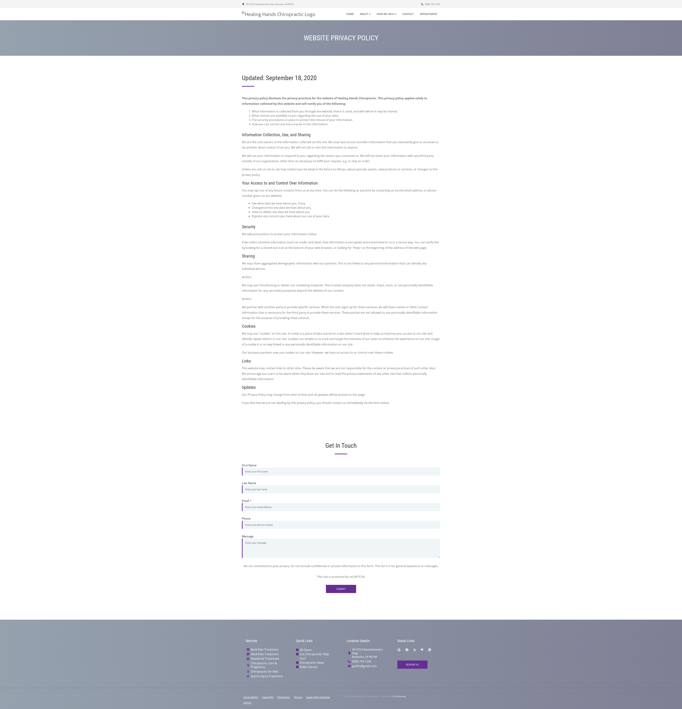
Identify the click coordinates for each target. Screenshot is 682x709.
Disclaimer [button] (283, 697)
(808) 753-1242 (432, 4)
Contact (408, 14)
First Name (249, 465)
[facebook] (407, 650)
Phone (246, 519)
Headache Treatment (265, 659)
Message (248, 536)
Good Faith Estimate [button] (318, 697)
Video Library (308, 667)
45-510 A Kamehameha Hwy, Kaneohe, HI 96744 (269, 4)
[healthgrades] (422, 650)
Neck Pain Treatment (265, 654)
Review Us (412, 664)
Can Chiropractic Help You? (314, 656)
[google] (399, 650)
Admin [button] (247, 702)
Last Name (249, 483)
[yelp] (414, 650)
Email (246, 501)
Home (350, 14)
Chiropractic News (312, 663)
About (364, 14)
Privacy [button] (298, 697)
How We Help (385, 14)
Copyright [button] (268, 697)
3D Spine (306, 650)
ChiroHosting (399, 696)
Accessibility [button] (250, 697)
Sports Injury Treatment (267, 676)
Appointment (428, 14)
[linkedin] (429, 650)
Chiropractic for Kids (264, 671)
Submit (341, 589)
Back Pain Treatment (264, 649)
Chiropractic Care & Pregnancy (264, 665)
